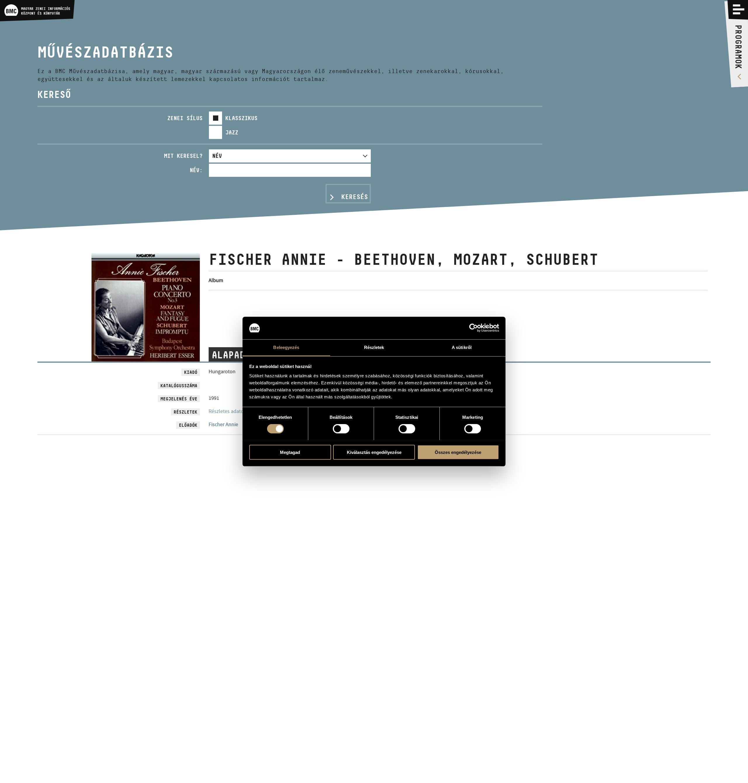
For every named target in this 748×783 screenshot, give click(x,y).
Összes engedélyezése (458, 452)
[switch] (341, 428)
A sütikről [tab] (462, 347)
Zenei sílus (184, 118)
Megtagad (290, 452)
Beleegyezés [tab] (286, 347)
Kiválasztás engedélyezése (374, 452)
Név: (196, 170)
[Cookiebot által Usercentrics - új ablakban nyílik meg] (473, 328)
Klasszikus (241, 118)
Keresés (354, 196)
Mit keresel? (183, 155)
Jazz (231, 132)
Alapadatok (239, 355)
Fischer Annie (223, 424)
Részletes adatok (227, 411)
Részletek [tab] (374, 347)
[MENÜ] (738, 9)
